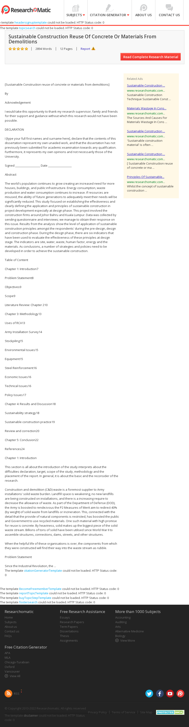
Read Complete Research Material (150, 57)
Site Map (146, 712)
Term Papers (69, 627)
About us (11, 627)
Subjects (11, 622)
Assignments (69, 640)
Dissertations (69, 631)
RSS (16, 693)
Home (9, 617)
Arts (118, 627)
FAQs (8, 636)
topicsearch (27, 28)
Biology (120, 636)
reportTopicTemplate (33, 593)
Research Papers (72, 622)
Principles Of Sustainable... (145, 177)
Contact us (12, 631)
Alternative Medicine (129, 631)
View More (127, 640)
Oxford (10, 667)
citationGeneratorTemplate (43, 570)
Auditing (121, 622)
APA (7, 653)
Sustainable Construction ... (146, 85)
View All (15, 676)
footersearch (28, 602)
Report (85, 49)
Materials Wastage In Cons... (146, 108)
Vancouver (12, 671)
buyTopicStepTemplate (35, 598)
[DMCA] (170, 712)
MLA (7, 657)
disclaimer (31, 715)
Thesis (64, 636)
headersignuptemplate (31, 22)
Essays (65, 617)
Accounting (122, 617)
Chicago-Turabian (17, 662)
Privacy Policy (97, 712)
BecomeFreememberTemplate (40, 589)
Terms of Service (123, 712)
